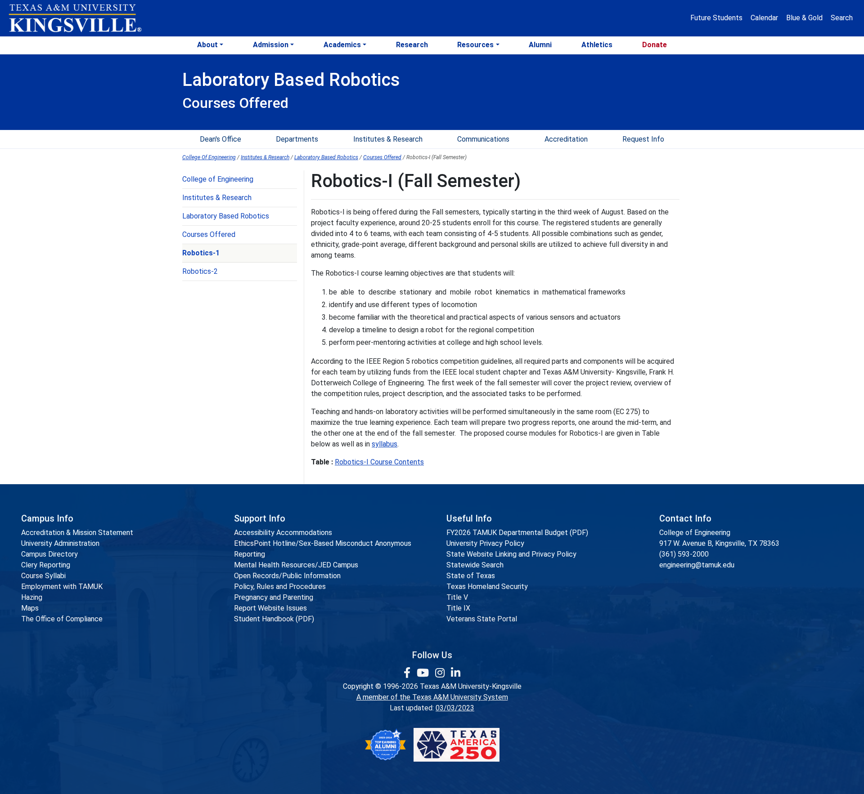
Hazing (31, 597)
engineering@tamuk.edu (696, 565)
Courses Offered (382, 157)
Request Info (643, 139)
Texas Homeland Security (487, 586)
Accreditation (566, 139)
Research (412, 44)
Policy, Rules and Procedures (280, 586)
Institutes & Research (388, 139)
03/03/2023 (455, 708)
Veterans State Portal (481, 619)
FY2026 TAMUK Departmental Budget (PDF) (517, 532)
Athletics (596, 44)
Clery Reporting (45, 565)
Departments (297, 139)
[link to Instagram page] (441, 673)
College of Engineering (217, 179)
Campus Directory (49, 554)
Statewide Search (475, 565)
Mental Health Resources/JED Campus (296, 565)
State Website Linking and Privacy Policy (511, 554)
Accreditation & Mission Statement (77, 532)
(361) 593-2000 (684, 554)
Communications (483, 139)
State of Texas (470, 575)
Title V (457, 597)
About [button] (207, 44)
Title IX (458, 608)
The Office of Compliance (62, 619)
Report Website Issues (270, 608)
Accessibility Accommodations (283, 532)
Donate (654, 44)
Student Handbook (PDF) (274, 619)
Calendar (764, 17)
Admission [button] (270, 44)
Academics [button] (342, 44)
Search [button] (842, 17)
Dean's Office (220, 139)
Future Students (716, 17)
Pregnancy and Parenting (273, 597)
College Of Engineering (209, 157)
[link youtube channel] (424, 673)
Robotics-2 (200, 271)
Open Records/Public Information (287, 575)
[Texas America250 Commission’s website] (456, 744)
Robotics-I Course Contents (379, 462)
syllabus (384, 444)
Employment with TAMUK (62, 586)
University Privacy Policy (485, 543)
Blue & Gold (804, 17)
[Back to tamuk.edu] (74, 18)
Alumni (540, 44)
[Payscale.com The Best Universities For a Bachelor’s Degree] (385, 744)
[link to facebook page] (408, 673)
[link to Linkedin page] (455, 673)
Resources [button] (475, 44)
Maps (30, 608)
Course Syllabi (43, 575)
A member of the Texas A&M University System (432, 697)
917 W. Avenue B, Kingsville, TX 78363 (719, 543)
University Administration (60, 543)
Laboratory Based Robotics (326, 157)
